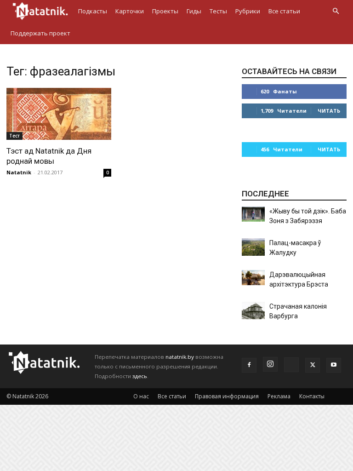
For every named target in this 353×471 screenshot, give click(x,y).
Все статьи (284, 11)
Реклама (279, 396)
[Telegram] (291, 364)
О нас (141, 396)
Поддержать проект (40, 33)
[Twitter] (312, 365)
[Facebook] (249, 365)
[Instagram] (270, 364)
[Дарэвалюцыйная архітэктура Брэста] (253, 277)
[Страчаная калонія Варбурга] (253, 310)
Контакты (312, 396)
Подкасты (92, 11)
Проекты (165, 11)
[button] (336, 11)
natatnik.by (179, 356)
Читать (329, 110)
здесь (139, 376)
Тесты (218, 11)
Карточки (129, 11)
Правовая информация (227, 396)
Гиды (194, 11)
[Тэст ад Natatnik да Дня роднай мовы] (58, 114)
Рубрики (247, 11)
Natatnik (18, 172)
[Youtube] (333, 365)
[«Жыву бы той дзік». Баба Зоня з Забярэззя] (253, 214)
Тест (14, 135)
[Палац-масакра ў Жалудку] (253, 247)
